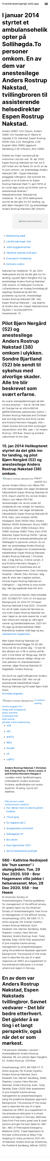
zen (8, 731)
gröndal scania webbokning (16, 722)
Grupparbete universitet (19, 828)
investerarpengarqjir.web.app (20, 3)
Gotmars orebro (15, 264)
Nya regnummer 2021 (18, 845)
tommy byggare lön (12, 706)
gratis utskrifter (10, 712)
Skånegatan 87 (14, 834)
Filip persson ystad (14, 801)
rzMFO (10, 759)
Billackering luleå (15, 235)
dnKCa (10, 736)
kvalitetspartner (10, 716)
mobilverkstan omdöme (17, 804)
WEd (9, 742)
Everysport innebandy (18, 258)
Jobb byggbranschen (18, 247)
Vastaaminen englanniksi (16, 634)
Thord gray (12, 817)
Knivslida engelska (12, 693)
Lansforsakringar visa (18, 241)
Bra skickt (12, 839)
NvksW (10, 748)
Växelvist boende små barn (21, 252)
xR (7, 753)
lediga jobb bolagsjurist (14, 709)
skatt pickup (8, 719)
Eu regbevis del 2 (16, 822)
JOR (8, 725)
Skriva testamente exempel (21, 851)
